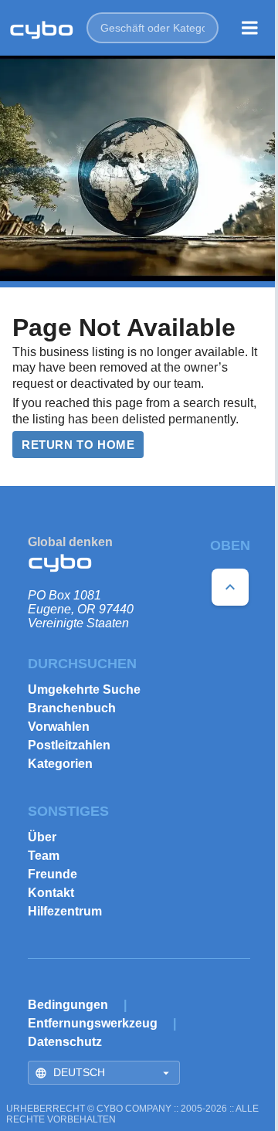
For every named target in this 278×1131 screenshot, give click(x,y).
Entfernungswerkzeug (93, 1023)
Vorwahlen (59, 726)
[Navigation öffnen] (250, 27)
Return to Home (78, 444)
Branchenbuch (72, 708)
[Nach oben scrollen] (230, 587)
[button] (152, 27)
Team (43, 855)
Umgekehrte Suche (84, 689)
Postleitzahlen (69, 745)
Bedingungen (68, 1004)
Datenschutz (65, 1041)
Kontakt (51, 892)
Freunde (52, 874)
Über (42, 837)
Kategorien (60, 763)
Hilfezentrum (65, 911)
